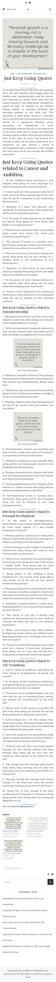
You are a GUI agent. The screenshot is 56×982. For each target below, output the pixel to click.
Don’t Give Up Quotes (12, 853)
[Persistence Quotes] (37, 823)
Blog (21, 974)
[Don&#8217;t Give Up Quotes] (13, 846)
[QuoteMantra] (12, 9)
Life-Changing (24, 74)
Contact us (47, 974)
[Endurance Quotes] (13, 823)
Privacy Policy (36, 974)
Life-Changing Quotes (22, 806)
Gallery (27, 974)
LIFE (12, 74)
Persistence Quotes (35, 831)
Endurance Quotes (10, 831)
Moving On (40, 74)
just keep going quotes (12, 868)
